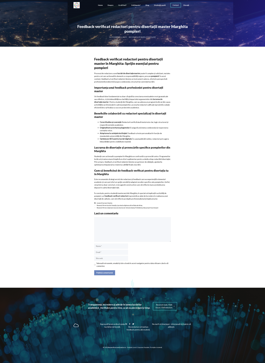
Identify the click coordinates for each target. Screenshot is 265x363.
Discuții (186, 5)
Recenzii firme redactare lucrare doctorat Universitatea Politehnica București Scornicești (127, 208)
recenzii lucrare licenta (104, 203)
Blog (147, 5)
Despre (110, 5)
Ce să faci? (122, 5)
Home (100, 5)
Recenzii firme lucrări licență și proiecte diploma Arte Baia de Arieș (119, 205)
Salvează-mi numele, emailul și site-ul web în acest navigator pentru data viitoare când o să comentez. (132, 264)
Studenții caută (160, 5)
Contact (176, 5)
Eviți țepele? (136, 5)
